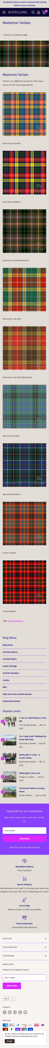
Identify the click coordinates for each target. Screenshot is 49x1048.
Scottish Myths (10, 659)
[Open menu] (4, 12)
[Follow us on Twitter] (10, 1012)
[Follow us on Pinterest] (20, 1012)
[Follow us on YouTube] (25, 1012)
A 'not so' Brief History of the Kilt (32, 719)
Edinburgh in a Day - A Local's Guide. (29, 756)
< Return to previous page (15, 35)
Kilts (5, 687)
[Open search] (33, 12)
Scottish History (10, 652)
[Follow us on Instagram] (15, 1012)
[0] (44, 12)
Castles (6, 680)
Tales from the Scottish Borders (17, 694)
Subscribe (24, 838)
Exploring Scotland (11, 701)
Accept (9, 1041)
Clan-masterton (15, 621)
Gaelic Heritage (10, 666)
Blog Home (8, 645)
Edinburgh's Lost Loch (29, 773)
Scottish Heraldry (11, 673)
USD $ (6, 999)
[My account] (38, 12)
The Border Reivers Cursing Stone (31, 790)
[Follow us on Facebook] (5, 1012)
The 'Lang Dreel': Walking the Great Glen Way (32, 738)
